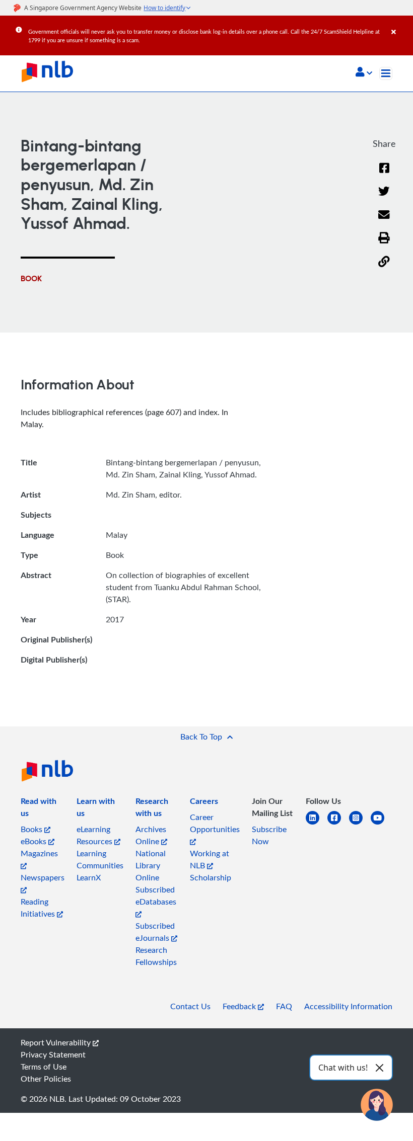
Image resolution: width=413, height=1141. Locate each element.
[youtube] (381, 824)
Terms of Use (43, 1066)
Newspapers (42, 877)
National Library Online (150, 865)
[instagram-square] (360, 824)
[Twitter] (384, 197)
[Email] (384, 221)
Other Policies (46, 1078)
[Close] (400, 24)
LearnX (89, 877)
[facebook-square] (338, 824)
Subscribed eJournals (155, 931)
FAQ (284, 1006)
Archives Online (150, 835)
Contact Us (190, 1006)
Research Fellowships (156, 955)
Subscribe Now (269, 835)
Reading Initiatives (39, 907)
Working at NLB (209, 859)
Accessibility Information (348, 1006)
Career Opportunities (215, 823)
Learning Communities (100, 859)
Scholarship (210, 877)
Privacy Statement (53, 1054)
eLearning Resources (95, 835)
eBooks (34, 841)
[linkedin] (316, 824)
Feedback (240, 1006)
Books (32, 829)
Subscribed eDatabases (155, 895)
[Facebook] (384, 174)
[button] (364, 73)
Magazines (39, 853)
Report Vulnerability (57, 1042)
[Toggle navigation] (385, 73)
